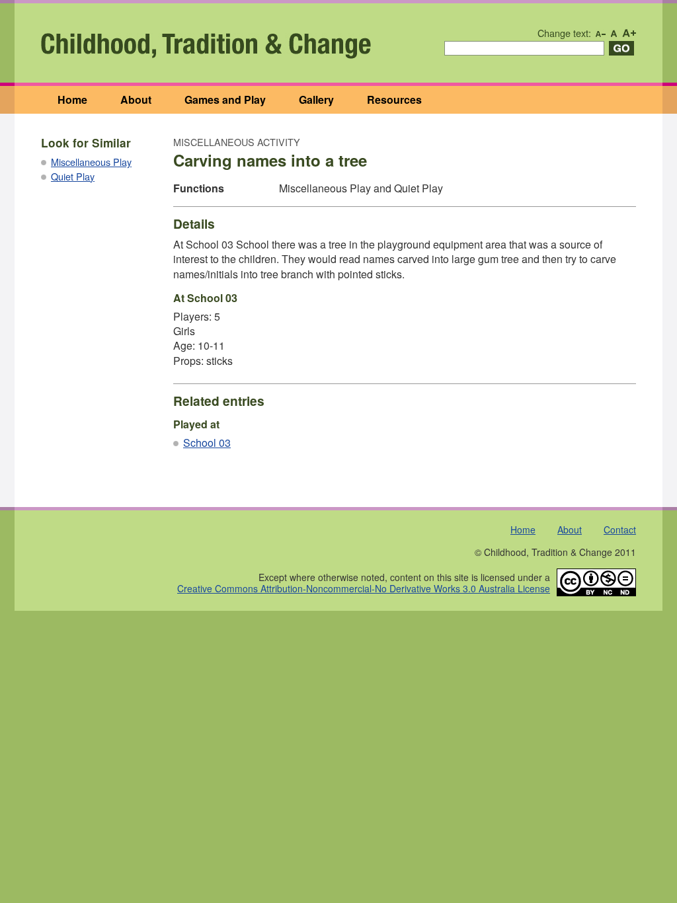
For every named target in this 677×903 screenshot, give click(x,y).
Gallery (316, 99)
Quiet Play (73, 176)
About (135, 99)
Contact (620, 529)
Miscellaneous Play (91, 162)
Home (72, 99)
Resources (394, 99)
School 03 (207, 442)
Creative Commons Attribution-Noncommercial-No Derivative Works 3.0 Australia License (363, 588)
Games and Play (225, 99)
